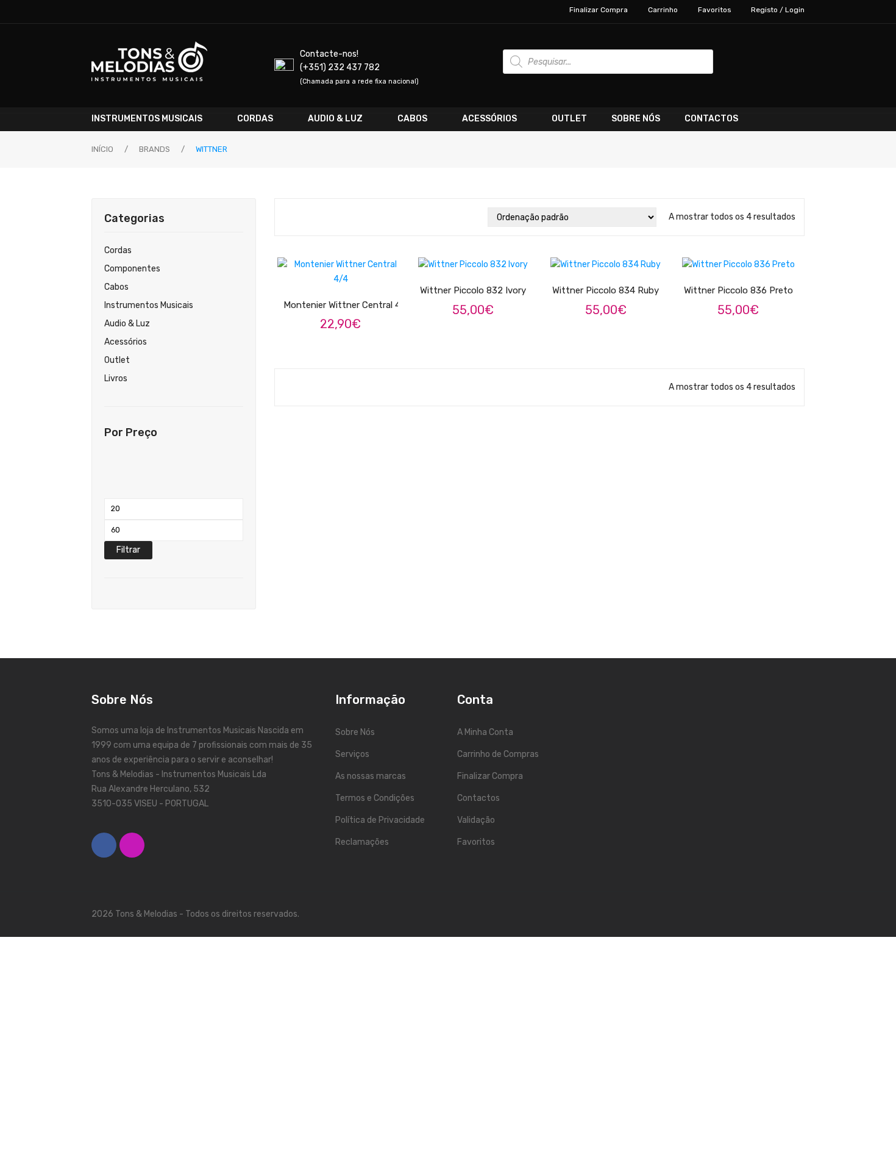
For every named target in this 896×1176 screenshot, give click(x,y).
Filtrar (128, 550)
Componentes (132, 269)
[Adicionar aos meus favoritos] (305, 271)
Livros (115, 378)
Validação (476, 820)
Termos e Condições (374, 798)
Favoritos (714, 9)
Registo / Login (778, 9)
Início (102, 149)
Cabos (116, 287)
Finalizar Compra (598, 9)
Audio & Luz (127, 323)
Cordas (118, 250)
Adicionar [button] (351, 271)
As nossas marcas (370, 776)
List (307, 217)
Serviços (352, 754)
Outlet (117, 360)
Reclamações (362, 842)
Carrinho (663, 9)
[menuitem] (158, 119)
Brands (154, 149)
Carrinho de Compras (498, 754)
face (103, 845)
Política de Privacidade (380, 820)
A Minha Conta (485, 732)
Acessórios (125, 342)
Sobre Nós (355, 732)
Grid (289, 217)
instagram (131, 845)
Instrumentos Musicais (148, 305)
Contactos (478, 798)
